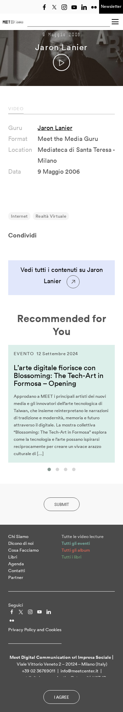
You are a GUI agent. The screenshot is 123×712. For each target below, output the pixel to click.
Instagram (64, 7)
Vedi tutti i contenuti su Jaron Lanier (61, 275)
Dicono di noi (20, 543)
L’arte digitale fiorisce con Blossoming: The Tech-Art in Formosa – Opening (59, 375)
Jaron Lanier (55, 128)
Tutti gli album (76, 550)
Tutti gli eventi (76, 543)
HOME (13, 21)
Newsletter (111, 6)
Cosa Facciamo (23, 550)
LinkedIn (84, 7)
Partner (15, 577)
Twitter (54, 7)
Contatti (16, 570)
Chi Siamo (18, 536)
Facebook (44, 7)
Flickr (94, 7)
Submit (61, 504)
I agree (61, 697)
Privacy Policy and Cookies (35, 630)
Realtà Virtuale (51, 216)
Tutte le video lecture (83, 536)
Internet (19, 216)
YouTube (74, 7)
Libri (12, 557)
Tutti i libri (71, 557)
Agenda (16, 564)
